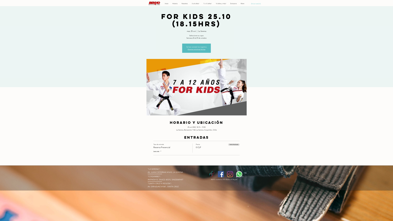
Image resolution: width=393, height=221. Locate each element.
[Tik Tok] (212, 174)
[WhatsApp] (239, 174)
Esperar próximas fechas (196, 49)
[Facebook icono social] (221, 174)
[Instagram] (230, 174)
